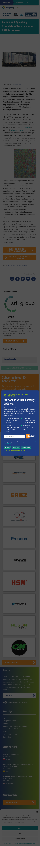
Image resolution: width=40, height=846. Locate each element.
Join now (29, 436)
